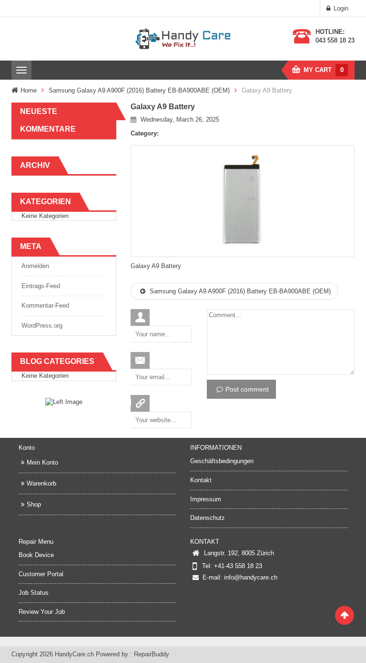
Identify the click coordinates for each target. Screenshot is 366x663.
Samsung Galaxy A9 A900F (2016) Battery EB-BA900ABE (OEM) (139, 90)
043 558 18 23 (335, 40)
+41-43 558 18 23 (238, 566)
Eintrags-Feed (40, 286)
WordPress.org (41, 325)
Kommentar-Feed (45, 305)
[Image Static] (63, 401)
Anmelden (35, 265)
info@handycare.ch (250, 577)
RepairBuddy (151, 654)
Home (28, 90)
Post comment (247, 389)
